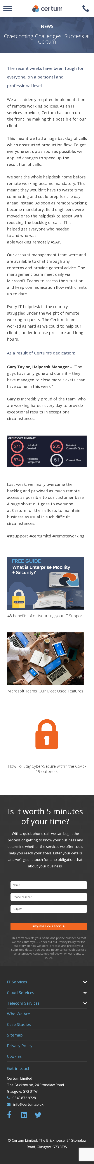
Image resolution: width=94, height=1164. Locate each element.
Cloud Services (20, 992)
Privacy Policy (67, 942)
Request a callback (47, 926)
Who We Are (18, 1013)
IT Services (17, 981)
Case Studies (19, 1024)
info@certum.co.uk (28, 1104)
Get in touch (18, 1068)
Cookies (14, 1056)
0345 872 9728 (24, 1097)
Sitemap (15, 1035)
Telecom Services (23, 1003)
